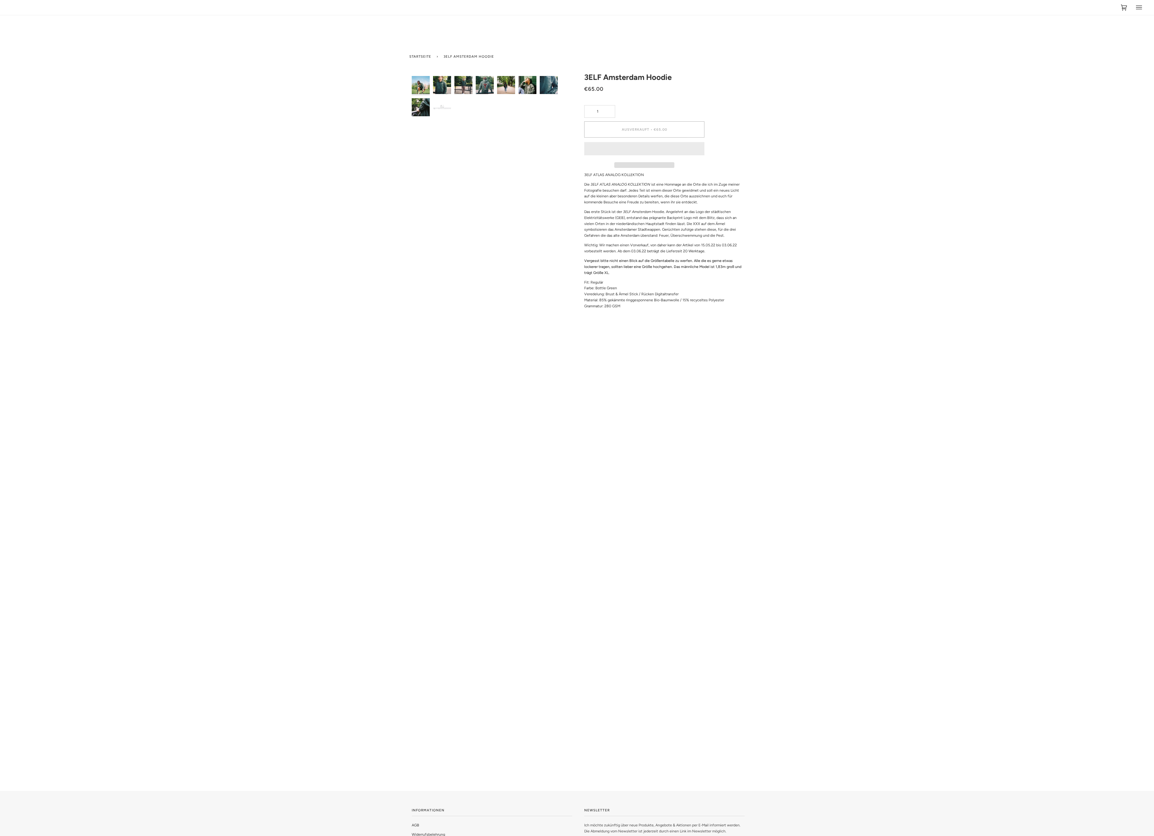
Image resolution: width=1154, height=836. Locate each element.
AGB (415, 825)
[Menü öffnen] (1134, 7)
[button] (644, 150)
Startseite (420, 56)
